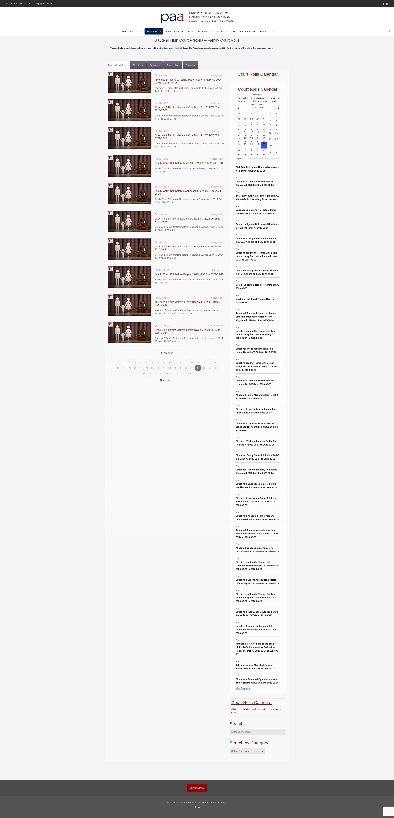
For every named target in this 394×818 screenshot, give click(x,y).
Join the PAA (11, 3)
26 (158, 368)
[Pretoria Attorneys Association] (197, 17)
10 (169, 362)
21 (130, 368)
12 (181, 362)
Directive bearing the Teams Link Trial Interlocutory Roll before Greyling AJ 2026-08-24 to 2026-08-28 (255, 334)
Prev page (168, 353)
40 (161, 373)
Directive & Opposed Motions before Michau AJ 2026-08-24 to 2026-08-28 (255, 183)
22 (135, 368)
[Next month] (278, 108)
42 (172, 373)
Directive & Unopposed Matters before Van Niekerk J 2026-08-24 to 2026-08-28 (256, 485)
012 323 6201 (27, 3)
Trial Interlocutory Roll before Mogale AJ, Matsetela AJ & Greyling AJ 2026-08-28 (257, 197)
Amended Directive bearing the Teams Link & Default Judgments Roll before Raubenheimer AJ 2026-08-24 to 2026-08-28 (257, 649)
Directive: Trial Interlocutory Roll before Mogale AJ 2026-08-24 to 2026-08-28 (256, 471)
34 (203, 368)
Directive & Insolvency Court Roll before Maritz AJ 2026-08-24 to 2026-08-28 (257, 613)
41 (166, 373)
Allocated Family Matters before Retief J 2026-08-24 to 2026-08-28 (257, 396)
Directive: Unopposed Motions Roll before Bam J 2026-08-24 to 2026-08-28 (256, 350)
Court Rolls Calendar (251, 702)
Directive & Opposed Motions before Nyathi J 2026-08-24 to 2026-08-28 (255, 382)
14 (192, 362)
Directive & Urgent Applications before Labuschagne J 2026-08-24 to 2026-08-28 (257, 581)
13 (186, 362)
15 (198, 362)
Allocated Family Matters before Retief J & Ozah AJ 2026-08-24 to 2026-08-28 (257, 272)
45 (189, 373)
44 (183, 373)
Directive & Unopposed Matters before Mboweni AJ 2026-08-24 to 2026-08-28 (256, 240)
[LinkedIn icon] (387, 3)
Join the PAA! (197, 787)
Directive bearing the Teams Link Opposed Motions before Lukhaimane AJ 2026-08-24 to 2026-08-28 (257, 565)
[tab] (117, 65)
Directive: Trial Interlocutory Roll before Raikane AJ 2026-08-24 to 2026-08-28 (256, 443)
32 (192, 368)
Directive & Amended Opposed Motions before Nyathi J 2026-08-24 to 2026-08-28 (257, 681)
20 (124, 368)
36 (215, 368)
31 (186, 368)
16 (203, 362)
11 (175, 362)
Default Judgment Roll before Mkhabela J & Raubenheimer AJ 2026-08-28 (257, 226)
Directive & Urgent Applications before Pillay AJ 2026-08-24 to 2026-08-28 (256, 410)
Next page (165, 380)
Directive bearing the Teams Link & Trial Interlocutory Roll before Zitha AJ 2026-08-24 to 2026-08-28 (256, 256)
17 (209, 362)
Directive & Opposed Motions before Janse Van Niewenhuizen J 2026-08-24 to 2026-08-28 (257, 427)
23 (141, 368)
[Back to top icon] (381, 813)
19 (118, 368)
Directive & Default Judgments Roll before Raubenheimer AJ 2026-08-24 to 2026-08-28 (256, 629)
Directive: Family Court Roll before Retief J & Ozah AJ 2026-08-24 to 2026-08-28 (257, 457)
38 (149, 373)
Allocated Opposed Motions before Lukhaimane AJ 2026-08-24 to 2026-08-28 (257, 549)
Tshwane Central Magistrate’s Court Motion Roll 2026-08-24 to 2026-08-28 (255, 666)
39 (155, 373)
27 (164, 368)
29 (175, 368)
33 (198, 368)
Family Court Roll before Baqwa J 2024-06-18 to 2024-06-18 (189, 274)
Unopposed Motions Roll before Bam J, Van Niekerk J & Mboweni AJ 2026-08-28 (257, 211)
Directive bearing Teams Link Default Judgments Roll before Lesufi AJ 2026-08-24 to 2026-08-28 (256, 366)
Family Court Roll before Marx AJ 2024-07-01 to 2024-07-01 (189, 163)
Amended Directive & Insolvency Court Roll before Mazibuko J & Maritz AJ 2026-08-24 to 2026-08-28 (257, 533)
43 (178, 373)
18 (215, 362)
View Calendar (243, 688)
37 (144, 373)
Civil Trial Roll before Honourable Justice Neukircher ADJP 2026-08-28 (257, 169)
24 (146, 368)
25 (152, 368)
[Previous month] (237, 108)
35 (209, 368)
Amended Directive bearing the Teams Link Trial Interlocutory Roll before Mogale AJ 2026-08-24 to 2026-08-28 (256, 316)
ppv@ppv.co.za (44, 3)
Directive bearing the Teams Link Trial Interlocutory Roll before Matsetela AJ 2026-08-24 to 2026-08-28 (256, 597)
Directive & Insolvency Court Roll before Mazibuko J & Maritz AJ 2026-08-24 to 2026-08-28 (257, 501)
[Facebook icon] (383, 3)
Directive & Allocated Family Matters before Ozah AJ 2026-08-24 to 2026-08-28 (257, 517)
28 (169, 368)
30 (180, 368)
